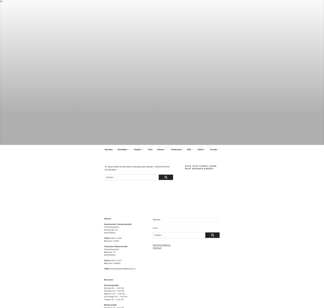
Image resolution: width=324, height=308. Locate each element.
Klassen (160, 149)
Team (150, 149)
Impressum (157, 248)
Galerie (201, 149)
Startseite (156, 219)
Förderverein (176, 149)
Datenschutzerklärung (161, 245)
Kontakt (213, 149)
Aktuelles (109, 149)
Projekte (137, 149)
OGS (189, 149)
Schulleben (122, 149)
